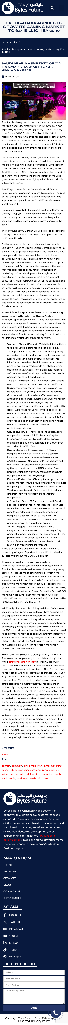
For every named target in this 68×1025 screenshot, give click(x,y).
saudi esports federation (29, 778)
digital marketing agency (22, 661)
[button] (52, 8)
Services (9, 878)
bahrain (6, 765)
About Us (10, 871)
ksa (12, 774)
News (5, 754)
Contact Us (11, 891)
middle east (31, 774)
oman (42, 774)
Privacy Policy (41, 1021)
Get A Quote (12, 898)
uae (46, 778)
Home (5, 42)
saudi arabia (8, 778)
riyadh (57, 774)
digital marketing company (25, 769)
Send (34, 1007)
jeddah (5, 774)
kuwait (19, 774)
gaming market (50, 769)
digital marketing (33, 765)
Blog (15, 42)
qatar (49, 774)
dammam (17, 765)
